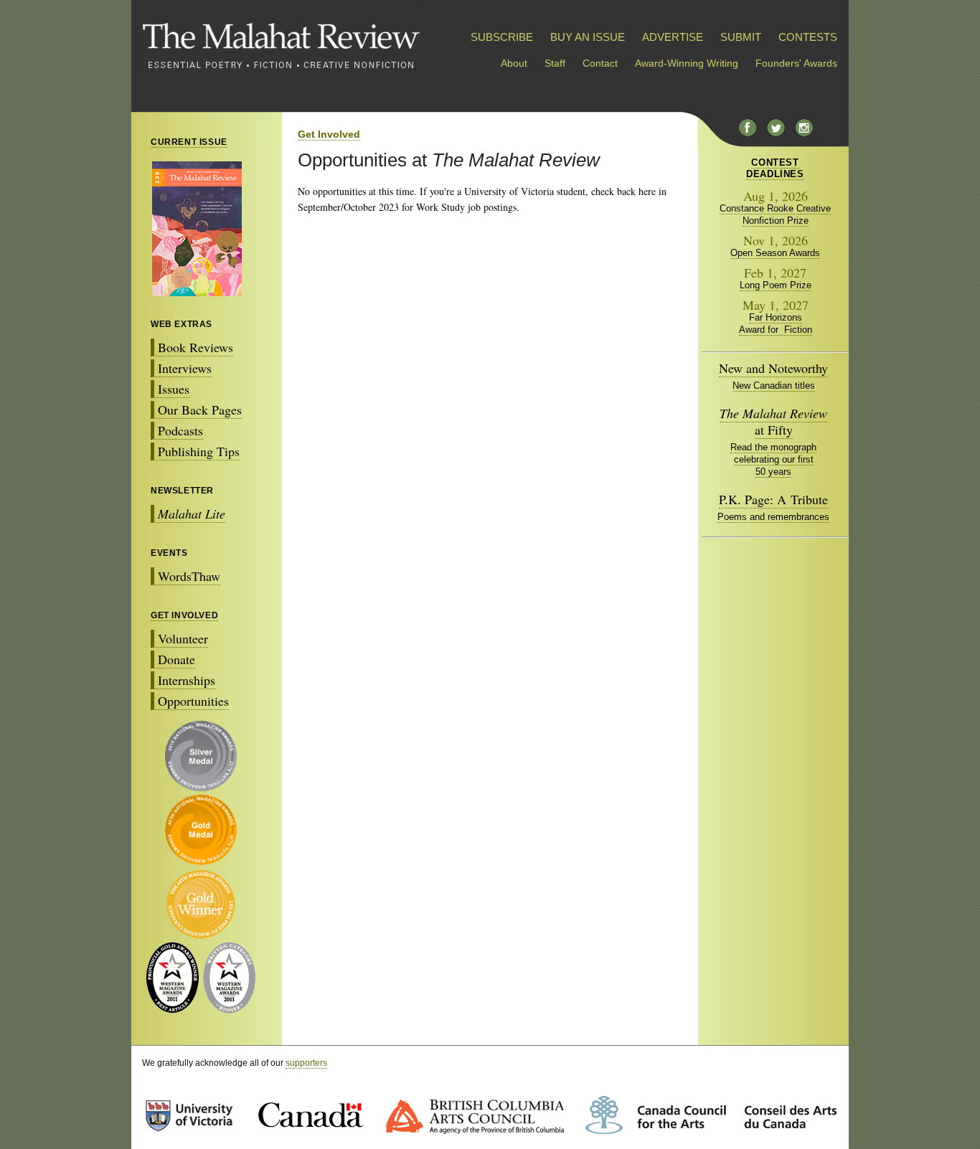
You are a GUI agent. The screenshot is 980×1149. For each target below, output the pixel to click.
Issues (173, 388)
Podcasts (180, 430)
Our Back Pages (200, 409)
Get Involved (329, 134)
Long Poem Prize (775, 285)
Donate (176, 659)
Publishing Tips (199, 451)
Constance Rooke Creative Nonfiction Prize (775, 214)
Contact (600, 63)
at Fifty (773, 421)
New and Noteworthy (773, 368)
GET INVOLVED (184, 615)
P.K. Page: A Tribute (773, 499)
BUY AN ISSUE (587, 37)
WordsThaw (189, 576)
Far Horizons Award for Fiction (775, 323)
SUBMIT (740, 37)
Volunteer (183, 638)
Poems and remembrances (773, 516)
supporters (306, 1063)
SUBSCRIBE (502, 37)
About (514, 63)
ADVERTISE (672, 37)
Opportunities (193, 700)
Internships (186, 680)
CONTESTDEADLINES (775, 168)
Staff (555, 63)
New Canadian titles (773, 385)
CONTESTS (807, 37)
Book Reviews (195, 347)
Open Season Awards (775, 252)
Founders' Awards (796, 63)
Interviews (185, 368)
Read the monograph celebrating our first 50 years (773, 459)
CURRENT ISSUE (189, 142)
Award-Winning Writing (686, 63)
